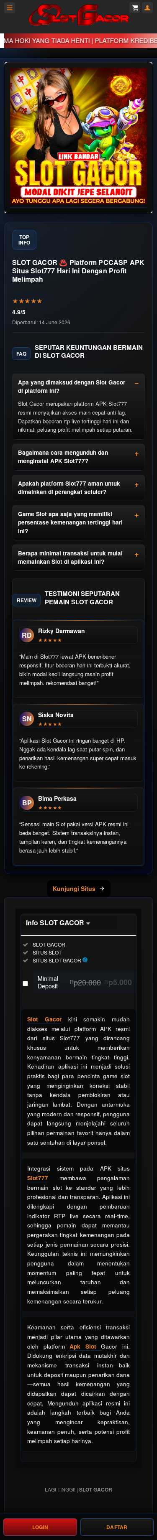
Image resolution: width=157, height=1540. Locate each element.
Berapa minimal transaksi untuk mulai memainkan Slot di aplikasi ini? (70, 557)
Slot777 (37, 1178)
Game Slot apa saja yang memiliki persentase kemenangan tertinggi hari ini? (70, 522)
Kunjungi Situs (74, 888)
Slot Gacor (44, 1019)
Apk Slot (85, 1346)
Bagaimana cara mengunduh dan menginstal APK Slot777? (63, 456)
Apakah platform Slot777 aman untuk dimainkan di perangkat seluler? (69, 487)
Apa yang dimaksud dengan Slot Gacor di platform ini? (71, 386)
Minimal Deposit (85, 982)
